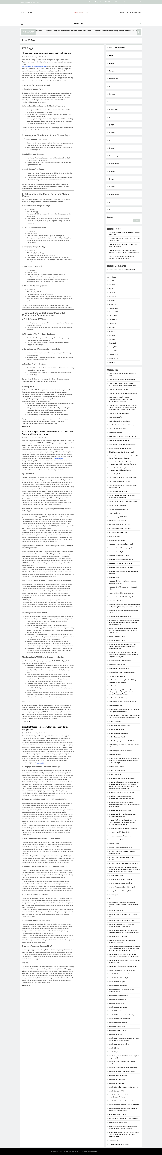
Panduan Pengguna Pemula (117, 737)
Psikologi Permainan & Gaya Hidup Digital (122, 887)
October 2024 (113, 362)
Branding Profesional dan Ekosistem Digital (122, 436)
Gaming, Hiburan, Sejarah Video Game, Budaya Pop (124, 501)
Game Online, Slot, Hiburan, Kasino (119, 482)
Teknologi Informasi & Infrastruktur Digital (122, 1071)
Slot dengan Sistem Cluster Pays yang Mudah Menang (46, 53)
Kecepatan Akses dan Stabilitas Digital (121, 597)
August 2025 (112, 324)
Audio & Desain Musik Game (117, 429)
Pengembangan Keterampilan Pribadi (120, 810)
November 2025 (113, 312)
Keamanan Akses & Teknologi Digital (120, 548)
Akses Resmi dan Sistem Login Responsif (122, 379)
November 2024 (113, 358)
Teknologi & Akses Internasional (119, 974)
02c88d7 (26, 57)
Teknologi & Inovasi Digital (117, 1003)
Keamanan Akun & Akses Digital (119, 556)
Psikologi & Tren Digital (116, 875)
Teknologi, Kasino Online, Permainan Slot (121, 1101)
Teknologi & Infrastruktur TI (117, 999)
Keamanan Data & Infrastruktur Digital (120, 563)
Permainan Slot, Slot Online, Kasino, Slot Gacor (123, 863)
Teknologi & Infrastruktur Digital (118, 995)
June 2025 (112, 331)
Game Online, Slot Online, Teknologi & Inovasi (123, 478)
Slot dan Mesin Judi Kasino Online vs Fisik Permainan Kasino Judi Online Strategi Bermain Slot (123, 905)
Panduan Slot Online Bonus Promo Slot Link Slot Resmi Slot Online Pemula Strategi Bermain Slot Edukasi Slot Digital (124, 761)
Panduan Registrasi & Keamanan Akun (120, 751)
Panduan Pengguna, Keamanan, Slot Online (122, 741)
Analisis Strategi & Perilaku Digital (119, 421)
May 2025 (112, 335)
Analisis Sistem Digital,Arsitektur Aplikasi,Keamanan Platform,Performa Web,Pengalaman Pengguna (120, 399)
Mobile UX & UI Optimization (117, 664)
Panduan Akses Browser (116, 686)
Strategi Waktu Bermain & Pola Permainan (122, 970)
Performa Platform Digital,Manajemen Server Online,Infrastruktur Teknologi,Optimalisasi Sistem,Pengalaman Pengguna (122, 822)
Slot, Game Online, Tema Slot (118, 936)
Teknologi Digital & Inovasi (117, 1052)
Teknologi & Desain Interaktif (118, 986)
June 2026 (112, 285)
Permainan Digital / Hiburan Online (119, 832)
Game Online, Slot (114, 474)
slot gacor (40, 763)
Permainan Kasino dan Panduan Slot (120, 836)
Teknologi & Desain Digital (117, 982)
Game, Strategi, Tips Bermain (118, 491)
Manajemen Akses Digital (117, 640)
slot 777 (111, 125)
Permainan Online (114, 844)
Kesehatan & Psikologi (116, 601)
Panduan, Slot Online (115, 774)
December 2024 (113, 355)
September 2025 (114, 320)
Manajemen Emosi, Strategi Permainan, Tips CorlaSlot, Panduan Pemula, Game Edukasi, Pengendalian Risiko (122, 647)
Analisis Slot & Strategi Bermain (119, 413)
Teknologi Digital (114, 1048)
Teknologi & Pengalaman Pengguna (119, 1019)
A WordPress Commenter (117, 269)
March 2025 (112, 343)
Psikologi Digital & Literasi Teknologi (120, 883)
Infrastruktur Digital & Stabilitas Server (120, 517)
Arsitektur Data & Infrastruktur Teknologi (121, 425)
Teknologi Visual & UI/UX (116, 1091)
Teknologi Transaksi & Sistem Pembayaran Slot (123, 1087)
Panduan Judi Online (115, 721)
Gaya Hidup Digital (114, 513)
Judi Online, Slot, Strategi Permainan (120, 528)
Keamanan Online (114, 577)
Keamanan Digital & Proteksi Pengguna (121, 567)
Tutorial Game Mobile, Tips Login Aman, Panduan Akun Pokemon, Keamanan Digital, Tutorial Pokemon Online (124, 1134)
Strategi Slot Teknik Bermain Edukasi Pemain (123, 966)
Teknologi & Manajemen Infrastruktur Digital (122, 1015)
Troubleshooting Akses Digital (118, 1122)
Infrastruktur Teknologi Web (117, 521)
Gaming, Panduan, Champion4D (118, 509)
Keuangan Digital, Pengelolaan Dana (120, 616)
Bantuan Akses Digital (115, 433)
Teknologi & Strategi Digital (117, 1030)
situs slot (111, 133)
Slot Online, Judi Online (116, 910)
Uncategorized (113, 1140)
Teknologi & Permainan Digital (118, 1023)
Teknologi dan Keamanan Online (119, 1044)
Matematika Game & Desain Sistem (120, 660)
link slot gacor (113, 79)
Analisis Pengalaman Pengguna (118, 389)
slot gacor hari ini (114, 163)
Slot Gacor (112, 94)
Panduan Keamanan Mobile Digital (119, 725)
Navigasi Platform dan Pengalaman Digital (122, 672)
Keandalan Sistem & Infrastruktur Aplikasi (122, 593)
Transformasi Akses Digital (117, 1114)
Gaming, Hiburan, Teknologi (117, 505)
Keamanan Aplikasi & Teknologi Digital (121, 559)
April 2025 (112, 339)
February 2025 (113, 347)
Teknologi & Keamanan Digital (118, 1007)
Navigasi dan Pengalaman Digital (119, 668)
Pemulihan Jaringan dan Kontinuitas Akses (122, 778)
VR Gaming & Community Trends (119, 1144)
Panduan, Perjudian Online (117, 770)
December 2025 (113, 308)
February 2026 (113, 300)
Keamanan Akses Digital (116, 552)
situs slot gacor (113, 109)
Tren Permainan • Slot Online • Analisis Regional (123, 1118)
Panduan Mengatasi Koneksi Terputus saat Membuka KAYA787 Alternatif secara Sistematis (100, 2)
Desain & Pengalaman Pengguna (119, 440)
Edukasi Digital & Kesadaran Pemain (120, 448)
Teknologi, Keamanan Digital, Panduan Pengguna (124, 1105)
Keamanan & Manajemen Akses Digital (121, 544)
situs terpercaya (114, 156)
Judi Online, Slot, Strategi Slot (118, 532)
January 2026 (113, 304)
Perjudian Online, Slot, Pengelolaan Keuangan (123, 828)
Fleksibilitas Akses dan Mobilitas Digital (121, 452)
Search (110, 217)
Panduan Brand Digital (115, 706)
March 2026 (112, 296)
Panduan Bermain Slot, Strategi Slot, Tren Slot (123, 702)
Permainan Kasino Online (116, 840)
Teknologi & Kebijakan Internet (118, 1011)
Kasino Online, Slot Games (117, 540)
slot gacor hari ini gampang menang (34, 66)
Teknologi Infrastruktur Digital (118, 1075)
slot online (112, 171)
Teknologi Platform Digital (117, 1079)
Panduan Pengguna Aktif (116, 729)
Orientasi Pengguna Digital (117, 676)
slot (110, 86)
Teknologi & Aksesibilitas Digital (119, 978)
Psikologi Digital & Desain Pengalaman (121, 879)
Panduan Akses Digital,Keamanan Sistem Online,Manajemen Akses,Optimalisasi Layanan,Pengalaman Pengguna (121, 692)
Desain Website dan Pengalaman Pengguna (122, 444)
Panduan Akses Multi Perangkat (118, 698)
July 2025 (111, 327)
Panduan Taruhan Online (116, 766)
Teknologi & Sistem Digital (117, 1026)
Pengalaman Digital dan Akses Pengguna (121, 792)
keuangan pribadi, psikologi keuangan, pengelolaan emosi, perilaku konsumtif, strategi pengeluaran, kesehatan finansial (124, 623)
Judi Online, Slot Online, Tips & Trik (119, 525)
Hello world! (131, 269)
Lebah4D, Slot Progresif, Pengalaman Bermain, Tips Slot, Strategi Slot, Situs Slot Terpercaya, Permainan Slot (123, 631)
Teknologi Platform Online (117, 1083)
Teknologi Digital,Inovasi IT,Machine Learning (123, 1068)
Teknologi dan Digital (115, 1034)
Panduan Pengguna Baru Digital (118, 733)
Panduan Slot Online (115, 755)
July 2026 (111, 281)
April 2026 (112, 292)
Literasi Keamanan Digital (117, 637)
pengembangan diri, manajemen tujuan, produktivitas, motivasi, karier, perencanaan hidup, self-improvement (124, 804)
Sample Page (79, 24)
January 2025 (113, 351)
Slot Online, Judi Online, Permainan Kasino (122, 920)
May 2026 (112, 289)
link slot (111, 102)
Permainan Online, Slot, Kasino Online (120, 847)
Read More (25, 426)
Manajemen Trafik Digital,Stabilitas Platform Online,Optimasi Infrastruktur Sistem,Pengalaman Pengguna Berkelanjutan (124, 655)
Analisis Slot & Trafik (115, 417)
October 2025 (113, 316)
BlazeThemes (93, 1151)
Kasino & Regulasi (114, 536)
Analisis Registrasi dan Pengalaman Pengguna (123, 393)
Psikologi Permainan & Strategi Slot (120, 891)
